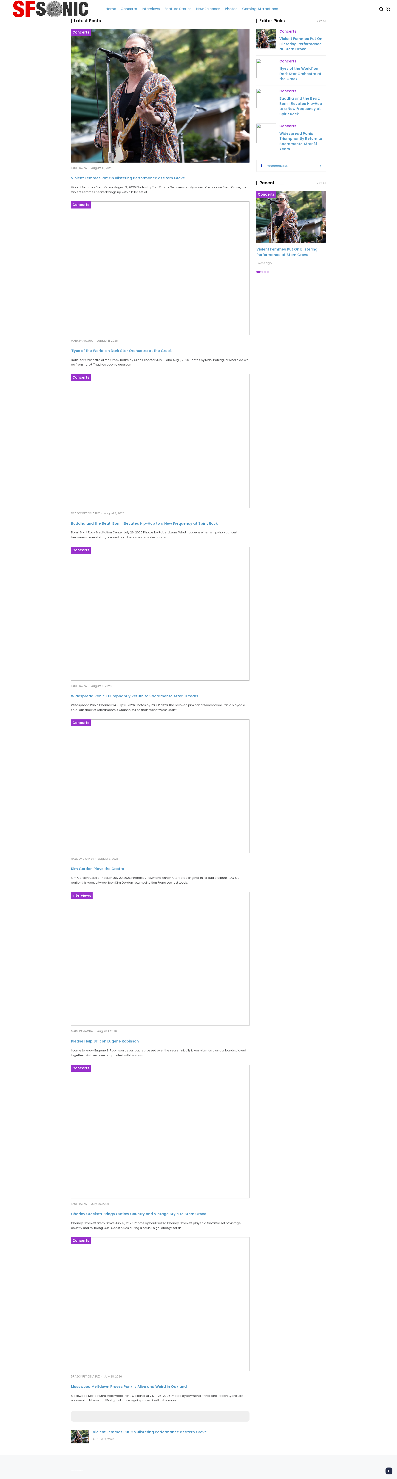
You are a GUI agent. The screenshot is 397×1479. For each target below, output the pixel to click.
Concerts (80, 32)
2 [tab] (262, 272)
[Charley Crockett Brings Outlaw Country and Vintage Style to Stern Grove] (160, 1132)
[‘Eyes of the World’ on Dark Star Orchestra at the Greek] (160, 268)
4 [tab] (268, 272)
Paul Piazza (79, 168)
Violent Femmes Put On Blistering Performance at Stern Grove (128, 178)
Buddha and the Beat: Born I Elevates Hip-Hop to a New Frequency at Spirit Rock (144, 523)
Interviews (81, 895)
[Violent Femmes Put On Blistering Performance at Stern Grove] (160, 96)
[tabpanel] (291, 228)
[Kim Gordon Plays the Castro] (160, 786)
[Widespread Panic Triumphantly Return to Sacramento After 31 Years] (160, 614)
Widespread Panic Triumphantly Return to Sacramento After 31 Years (134, 696)
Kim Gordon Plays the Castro (97, 868)
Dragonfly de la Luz (85, 513)
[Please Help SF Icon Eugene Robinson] (160, 959)
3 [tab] (265, 272)
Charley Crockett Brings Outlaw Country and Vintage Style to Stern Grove (138, 1213)
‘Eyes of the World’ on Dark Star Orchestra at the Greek (121, 350)
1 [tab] (258, 272)
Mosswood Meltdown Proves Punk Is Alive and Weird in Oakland (129, 1386)
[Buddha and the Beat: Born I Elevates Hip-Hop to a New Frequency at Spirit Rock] (160, 441)
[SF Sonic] (53, 8)
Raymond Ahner (82, 859)
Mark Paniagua (82, 341)
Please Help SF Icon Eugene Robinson (105, 1041)
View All (321, 183)
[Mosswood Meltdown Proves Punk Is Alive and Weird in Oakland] (160, 1304)
